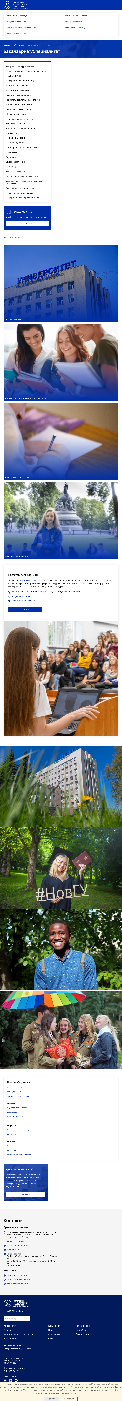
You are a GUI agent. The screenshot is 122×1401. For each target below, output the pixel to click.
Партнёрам (81, 1330)
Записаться (25, 609)
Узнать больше (80, 1393)
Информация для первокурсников (22, 197)
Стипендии (11, 157)
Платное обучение (15, 143)
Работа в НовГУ (83, 1326)
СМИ (50, 1338)
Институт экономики (73, 22)
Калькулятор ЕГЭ (14, 1092)
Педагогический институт (75, 28)
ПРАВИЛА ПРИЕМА (14, 76)
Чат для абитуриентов (17, 1245)
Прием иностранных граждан (20, 193)
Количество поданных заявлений (22, 176)
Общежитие (11, 152)
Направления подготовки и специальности (26, 71)
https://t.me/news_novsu (18, 1279)
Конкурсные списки (15, 171)
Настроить (69, 1399)
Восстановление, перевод (18, 1130)
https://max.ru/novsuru (17, 1275)
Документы (12, 1134)
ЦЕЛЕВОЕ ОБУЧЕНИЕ (15, 138)
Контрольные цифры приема (20, 66)
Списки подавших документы (20, 188)
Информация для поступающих (21, 81)
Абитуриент (19, 45)
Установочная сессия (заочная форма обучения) (24, 182)
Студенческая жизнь (15, 162)
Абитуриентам (10, 1338)
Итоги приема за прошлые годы (21, 147)
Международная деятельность (18, 1334)
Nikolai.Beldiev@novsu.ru (24, 600)
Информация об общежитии (19, 1154)
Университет (9, 1326)
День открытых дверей (17, 85)
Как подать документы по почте (20, 1146)
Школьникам (54, 1326)
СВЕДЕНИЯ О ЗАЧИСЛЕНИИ (18, 109)
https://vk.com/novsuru (17, 1284)
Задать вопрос (83, 1334)
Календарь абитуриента (17, 90)
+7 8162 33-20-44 (15, 1241)
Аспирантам (54, 1334)
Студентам (8, 1330)
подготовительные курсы (31, 580)
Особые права (13, 133)
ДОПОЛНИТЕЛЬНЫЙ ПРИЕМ (19, 104)
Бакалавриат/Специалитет (39, 45)
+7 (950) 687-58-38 (21, 596)
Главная (7, 45)
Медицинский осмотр (16, 114)
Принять (52, 1399)
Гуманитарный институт (17, 16)
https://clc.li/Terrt (11, 1370)
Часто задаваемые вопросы (18, 1096)
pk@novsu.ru (13, 1249)
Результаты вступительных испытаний (24, 100)
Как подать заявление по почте (21, 128)
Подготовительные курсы (17, 1108)
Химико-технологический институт (21, 28)
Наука (51, 1330)
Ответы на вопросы (15, 1087)
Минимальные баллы (16, 123)
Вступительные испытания (18, 95)
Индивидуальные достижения (20, 119)
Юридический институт (16, 34)
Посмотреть (27, 223)
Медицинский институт (16, 22)
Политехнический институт (76, 16)
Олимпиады (11, 166)
